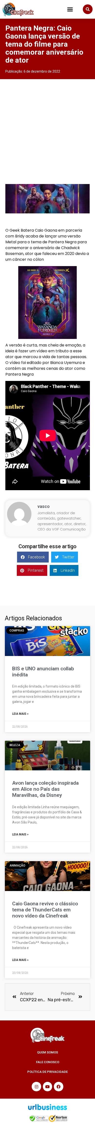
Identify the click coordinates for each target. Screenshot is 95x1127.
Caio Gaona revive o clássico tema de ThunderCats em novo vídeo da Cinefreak (45, 910)
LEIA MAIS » (20, 713)
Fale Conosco (47, 1062)
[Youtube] (47, 1086)
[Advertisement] (47, 129)
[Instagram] (36, 1086)
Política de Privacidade (47, 1072)
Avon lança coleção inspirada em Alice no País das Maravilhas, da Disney (45, 789)
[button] (70, 9)
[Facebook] (58, 1086)
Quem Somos (47, 1052)
